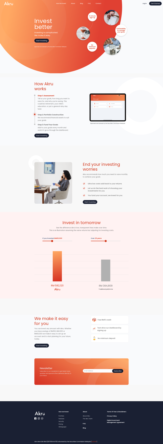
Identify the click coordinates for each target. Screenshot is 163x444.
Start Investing (41, 41)
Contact (98, 3)
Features (61, 419)
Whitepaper (62, 427)
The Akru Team (87, 419)
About (73, 3)
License (94, 442)
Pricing (61, 424)
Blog (81, 3)
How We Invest (61, 3)
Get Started (155, 3)
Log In (145, 3)
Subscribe (117, 371)
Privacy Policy (112, 416)
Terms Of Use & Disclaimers (116, 412)
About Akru (86, 416)
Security (61, 421)
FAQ (89, 3)
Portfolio (61, 416)
